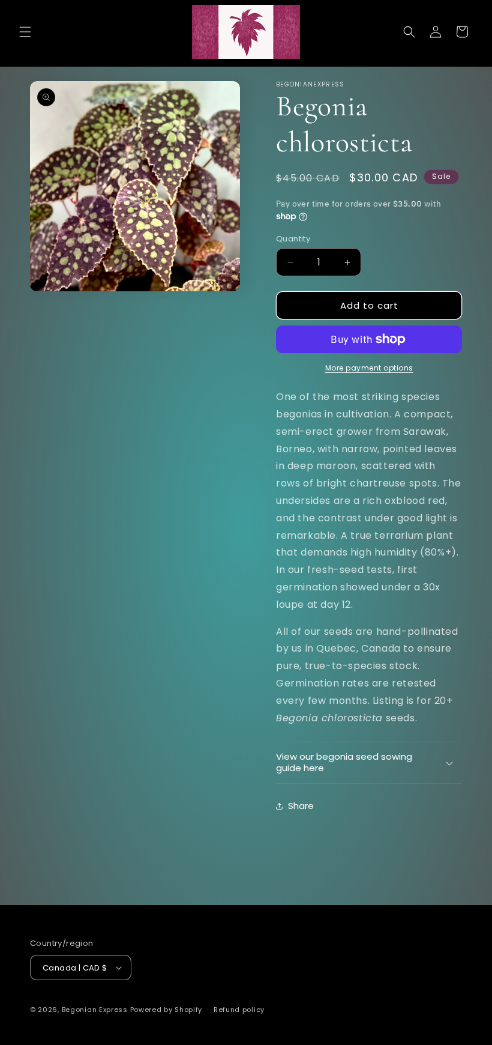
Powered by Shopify (166, 1009)
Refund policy (239, 1009)
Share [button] (301, 805)
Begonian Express (95, 1009)
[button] (25, 32)
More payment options (369, 368)
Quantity (293, 238)
